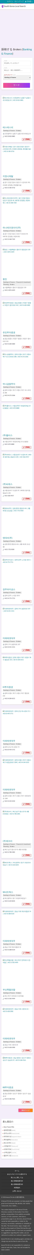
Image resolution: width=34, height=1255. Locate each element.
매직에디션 (12, 1136)
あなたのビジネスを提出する (17, 1174)
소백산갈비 (10, 1152)
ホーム (17, 1171)
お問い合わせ (17, 1191)
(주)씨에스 (7, 484)
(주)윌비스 (7, 435)
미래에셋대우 (9, 638)
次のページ (26, 1110)
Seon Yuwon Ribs (9, 1127)
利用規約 (17, 1188)
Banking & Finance (9, 130)
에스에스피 (8, 127)
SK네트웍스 (8, 892)
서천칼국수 (11, 1146)
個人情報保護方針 (17, 1181)
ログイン (10, 1)
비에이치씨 (11, 1149)
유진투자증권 (9, 333)
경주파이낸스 (9, 589)
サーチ (16, 85)
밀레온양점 (9, 1130)
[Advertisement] (17, 28)
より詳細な (26, 139)
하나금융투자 (9, 384)
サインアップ (19, 1)
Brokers (18, 130)
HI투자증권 (8, 687)
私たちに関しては (17, 1177)
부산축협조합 (9, 990)
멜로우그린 (11, 1156)
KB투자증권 (8, 1087)
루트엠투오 (11, 1140)
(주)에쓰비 (7, 841)
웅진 (5, 279)
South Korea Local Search (15, 6)
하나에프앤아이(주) (12, 228)
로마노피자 (11, 1133)
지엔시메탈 (8, 176)
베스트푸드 (9, 1143)
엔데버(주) (7, 538)
